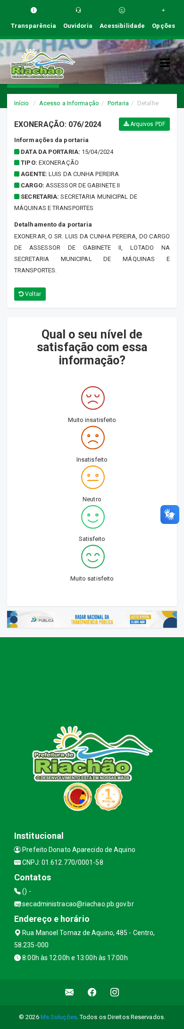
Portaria (118, 103)
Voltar (32, 294)
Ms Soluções (59, 1017)
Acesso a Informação (69, 103)
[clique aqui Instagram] (115, 992)
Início (21, 103)
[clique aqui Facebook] (92, 992)
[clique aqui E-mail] (69, 992)
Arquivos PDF (147, 124)
